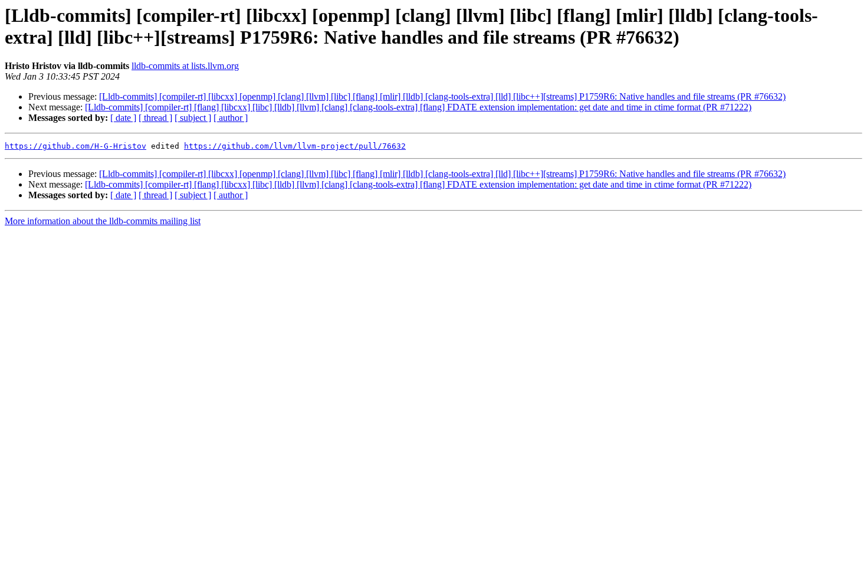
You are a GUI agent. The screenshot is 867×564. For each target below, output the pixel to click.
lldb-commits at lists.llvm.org (185, 66)
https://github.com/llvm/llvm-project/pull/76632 (295, 146)
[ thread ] (155, 118)
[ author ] (231, 118)
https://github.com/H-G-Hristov (75, 146)
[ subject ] (193, 118)
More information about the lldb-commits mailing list (103, 221)
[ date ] (123, 118)
